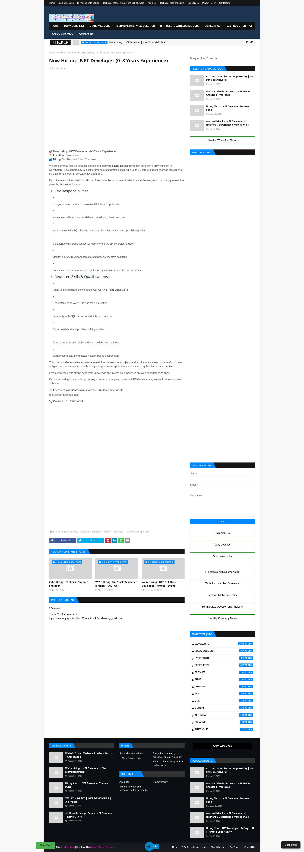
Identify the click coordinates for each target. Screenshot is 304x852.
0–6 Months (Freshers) (67, 532)
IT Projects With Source (88, 3)
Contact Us (224, 3)
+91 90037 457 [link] (72, 401)
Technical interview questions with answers (123, 3)
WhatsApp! (46, 845)
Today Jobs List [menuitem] (74, 26)
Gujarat (219, 722)
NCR (219, 693)
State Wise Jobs (66, 3)
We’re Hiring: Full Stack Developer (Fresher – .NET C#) (116, 583)
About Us (152, 3)
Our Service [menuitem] (212, 26)
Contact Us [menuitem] (86, 34)
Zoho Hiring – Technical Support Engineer (68, 583)
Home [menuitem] (55, 26)
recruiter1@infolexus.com (64, 394)
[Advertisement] (117, 81)
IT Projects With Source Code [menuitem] (179, 26)
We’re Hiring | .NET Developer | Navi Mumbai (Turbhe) (137, 42)
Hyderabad (118, 532)
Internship (219, 729)
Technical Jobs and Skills (172, 3)
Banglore (96, 532)
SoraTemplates (67, 847)
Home (52, 3)
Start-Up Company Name (222, 618)
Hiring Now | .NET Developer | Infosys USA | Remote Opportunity (230, 830)
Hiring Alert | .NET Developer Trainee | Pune (228, 108)
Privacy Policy (209, 3)
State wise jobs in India (131, 753)
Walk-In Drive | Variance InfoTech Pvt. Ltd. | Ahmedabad (89, 755)
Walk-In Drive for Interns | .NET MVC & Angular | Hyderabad (228, 93)
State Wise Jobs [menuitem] (100, 26)
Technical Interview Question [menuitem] (135, 26)
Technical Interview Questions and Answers (168, 763)
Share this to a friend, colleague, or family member (167, 755)
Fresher (106, 532)
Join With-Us (222, 532)
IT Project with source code (194, 847)
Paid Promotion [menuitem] (236, 26)
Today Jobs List (222, 544)
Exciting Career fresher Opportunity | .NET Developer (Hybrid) (230, 78)
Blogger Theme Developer (103, 847)
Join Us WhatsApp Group (222, 140)
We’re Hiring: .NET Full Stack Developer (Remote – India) (159, 583)
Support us (291, 844)
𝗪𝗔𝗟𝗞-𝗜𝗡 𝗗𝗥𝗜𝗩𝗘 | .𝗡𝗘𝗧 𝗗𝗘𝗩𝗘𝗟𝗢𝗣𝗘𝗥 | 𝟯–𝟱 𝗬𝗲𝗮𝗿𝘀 (88, 800)
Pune (219, 679)
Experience (219, 665)
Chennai (219, 686)
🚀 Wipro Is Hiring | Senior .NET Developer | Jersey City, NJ (89, 815)
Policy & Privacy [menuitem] (62, 34)
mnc (219, 701)
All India (219, 715)
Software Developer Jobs (69, 53)
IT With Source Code (130, 758)
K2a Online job (59, 68)
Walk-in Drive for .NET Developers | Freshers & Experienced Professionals (227, 123)
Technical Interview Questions (222, 583)
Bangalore (85, 532)
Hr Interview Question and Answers (222, 606)
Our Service (193, 3)
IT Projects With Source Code (222, 571)
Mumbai (219, 708)
